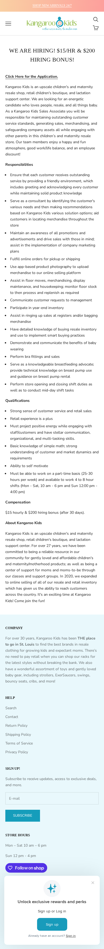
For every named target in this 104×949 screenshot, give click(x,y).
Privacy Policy (16, 752)
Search (11, 708)
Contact (11, 716)
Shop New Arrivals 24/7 (52, 5)
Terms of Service (19, 743)
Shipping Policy (18, 734)
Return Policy (16, 725)
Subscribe (22, 815)
